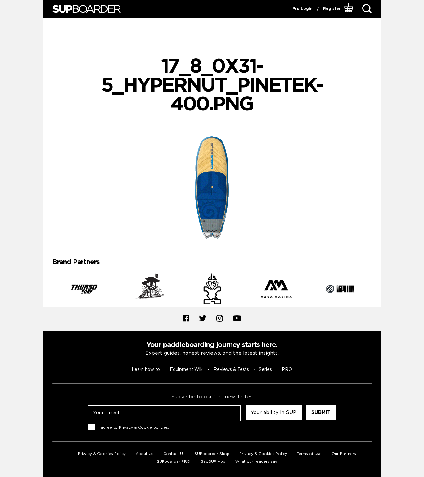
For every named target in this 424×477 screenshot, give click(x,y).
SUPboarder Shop (212, 454)
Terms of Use (309, 454)
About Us (144, 454)
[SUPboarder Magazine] (86, 9)
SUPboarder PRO (173, 461)
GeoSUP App (212, 461)
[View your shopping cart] (349, 9)
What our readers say (256, 461)
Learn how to (146, 369)
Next (376, 290)
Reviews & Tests (231, 369)
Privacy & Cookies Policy (102, 454)
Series (265, 369)
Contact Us (174, 454)
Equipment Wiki (187, 369)
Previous (48, 290)
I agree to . (133, 427)
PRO (287, 369)
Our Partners (344, 454)
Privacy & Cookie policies (143, 427)
